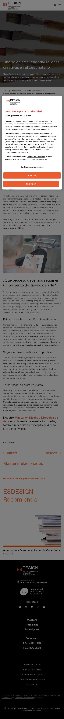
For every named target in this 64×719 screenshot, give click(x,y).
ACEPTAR (32, 175)
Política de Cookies (35, 157)
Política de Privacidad (14, 159)
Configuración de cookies (32, 167)
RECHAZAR (31, 184)
